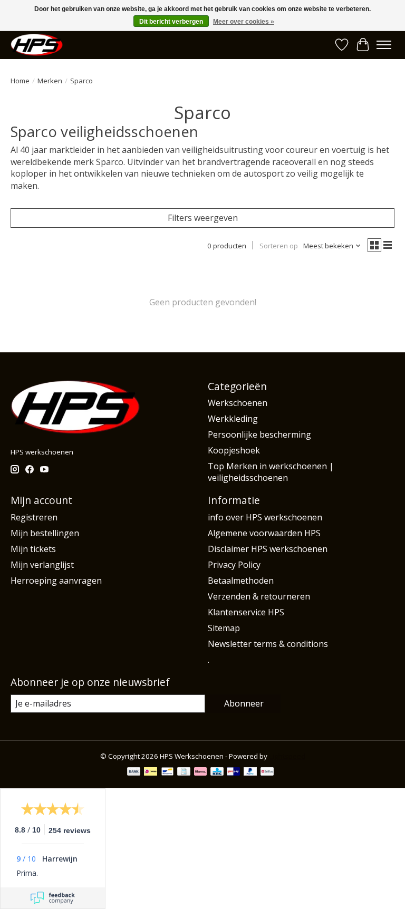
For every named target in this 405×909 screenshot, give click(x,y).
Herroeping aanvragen (56, 580)
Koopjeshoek (234, 450)
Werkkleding (233, 418)
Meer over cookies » (243, 21)
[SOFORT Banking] (200, 772)
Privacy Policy (234, 564)
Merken (49, 80)
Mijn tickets (33, 549)
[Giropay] (233, 772)
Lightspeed (287, 756)
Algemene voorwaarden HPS (264, 533)
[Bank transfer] (134, 772)
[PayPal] (250, 772)
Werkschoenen (237, 403)
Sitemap (224, 628)
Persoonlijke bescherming (259, 434)
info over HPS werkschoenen (265, 517)
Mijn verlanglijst (42, 564)
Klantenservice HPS (246, 612)
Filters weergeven (203, 218)
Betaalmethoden (241, 580)
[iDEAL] (150, 772)
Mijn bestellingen (45, 533)
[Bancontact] (167, 772)
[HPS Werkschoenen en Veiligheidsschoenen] (37, 44)
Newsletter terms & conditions (268, 644)
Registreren (34, 517)
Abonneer (244, 703)
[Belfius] (267, 772)
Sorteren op (278, 245)
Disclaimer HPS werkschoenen (267, 549)
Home (20, 80)
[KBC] (217, 772)
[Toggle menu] (383, 44)
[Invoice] (183, 772)
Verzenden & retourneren (259, 596)
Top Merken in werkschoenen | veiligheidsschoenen (271, 471)
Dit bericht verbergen (171, 21)
